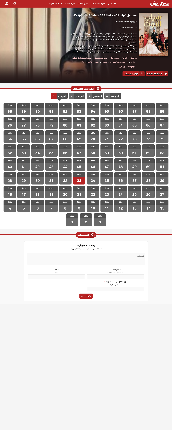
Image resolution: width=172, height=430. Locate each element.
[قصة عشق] (159, 4)
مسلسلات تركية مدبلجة (119, 62)
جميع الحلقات (83, 4)
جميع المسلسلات (98, 4)
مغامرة (104, 62)
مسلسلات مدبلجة (55, 4)
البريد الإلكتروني (115, 269)
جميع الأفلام (70, 4)
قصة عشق (112, 4)
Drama (134, 57)
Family (125, 57)
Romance (115, 57)
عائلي (133, 62)
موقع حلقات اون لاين (127, 66)
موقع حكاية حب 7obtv (90, 62)
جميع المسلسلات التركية (81, 57)
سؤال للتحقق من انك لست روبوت (115, 281)
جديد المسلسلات (100, 57)
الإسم (56, 269)
